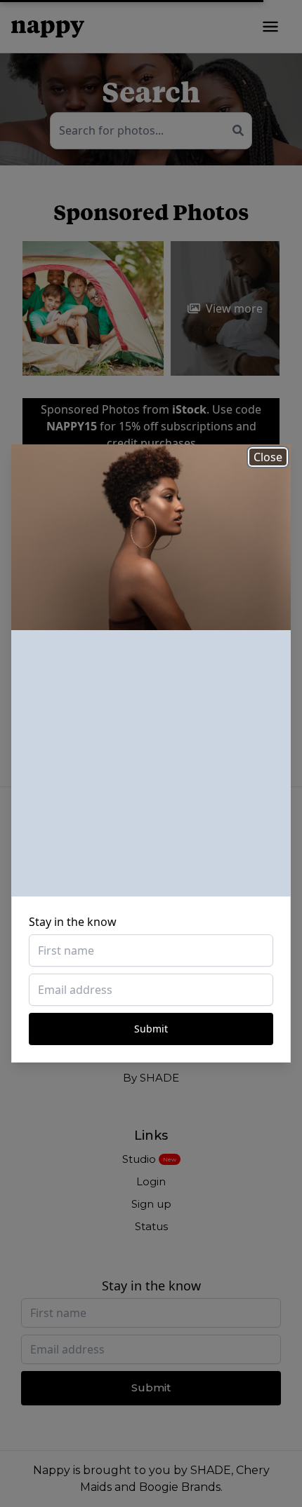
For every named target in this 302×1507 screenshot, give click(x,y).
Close (268, 457)
